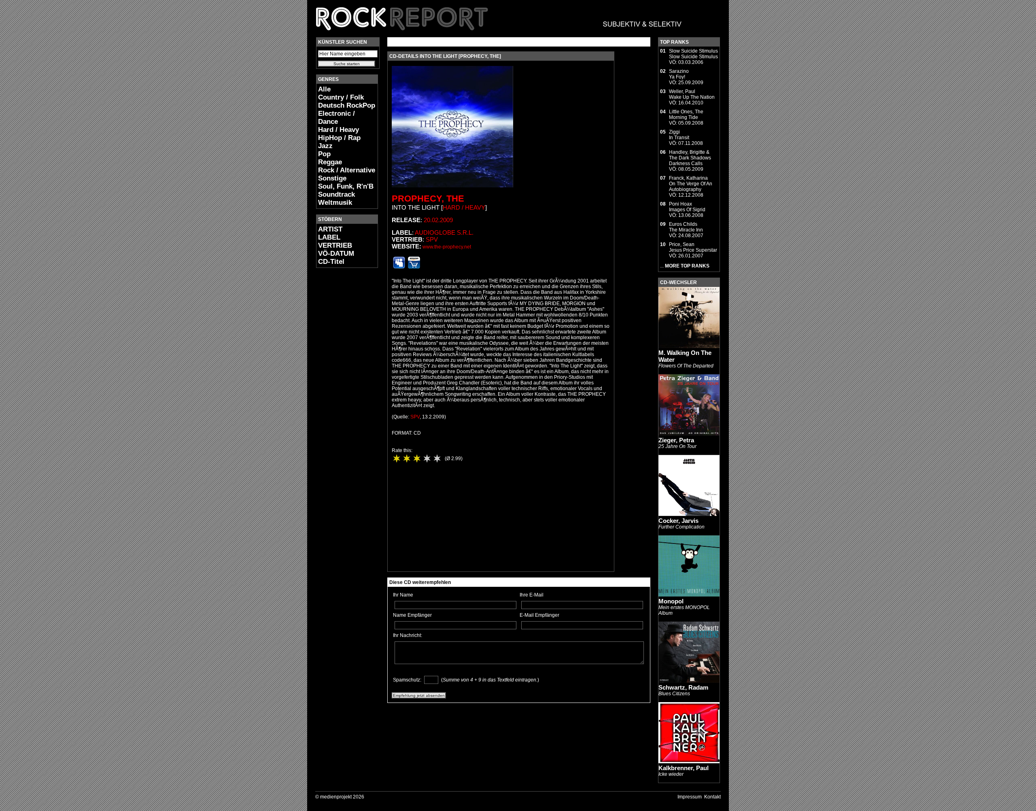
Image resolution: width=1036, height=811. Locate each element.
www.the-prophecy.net (446, 247)
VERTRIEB (335, 245)
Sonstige (332, 178)
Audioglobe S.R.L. (444, 232)
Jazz (325, 146)
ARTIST (330, 229)
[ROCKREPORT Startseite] (499, 34)
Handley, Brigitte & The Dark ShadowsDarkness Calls (690, 157)
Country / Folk (341, 97)
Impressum (689, 797)
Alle (324, 89)
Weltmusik (335, 202)
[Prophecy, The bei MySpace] (399, 267)
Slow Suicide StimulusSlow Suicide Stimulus (693, 53)
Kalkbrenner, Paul (683, 767)
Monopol (671, 601)
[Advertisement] (340, 395)
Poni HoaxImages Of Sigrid (687, 206)
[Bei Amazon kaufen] (414, 267)
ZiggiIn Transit (679, 134)
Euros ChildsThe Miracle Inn (686, 227)
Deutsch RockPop (346, 105)
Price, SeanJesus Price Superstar (693, 247)
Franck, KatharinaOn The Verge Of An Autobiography (690, 183)
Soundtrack (336, 194)
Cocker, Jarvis (678, 520)
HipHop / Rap (339, 138)
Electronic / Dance (336, 117)
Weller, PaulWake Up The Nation (692, 94)
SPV (432, 239)
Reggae (330, 162)
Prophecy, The (428, 198)
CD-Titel (331, 261)
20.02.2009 (438, 220)
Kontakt (712, 797)
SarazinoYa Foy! (679, 74)
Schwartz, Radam (683, 687)
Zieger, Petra (676, 440)
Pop (324, 154)
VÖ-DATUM (336, 253)
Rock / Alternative (346, 170)
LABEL (329, 237)
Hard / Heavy (338, 130)
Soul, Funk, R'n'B (346, 186)
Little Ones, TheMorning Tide (686, 114)
